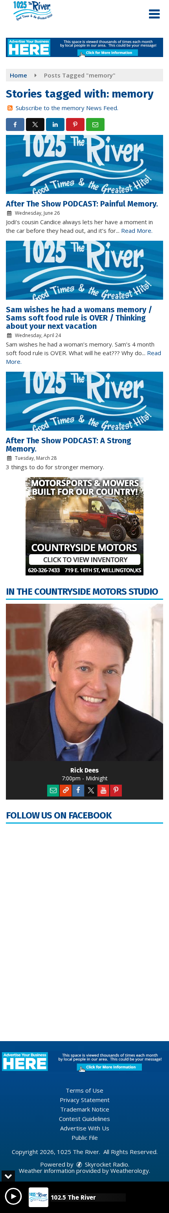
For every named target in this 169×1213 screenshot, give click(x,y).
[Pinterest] (116, 790)
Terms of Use (84, 1090)
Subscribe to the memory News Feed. (67, 108)
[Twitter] (91, 790)
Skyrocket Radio (105, 1164)
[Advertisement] (84, 47)
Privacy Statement (85, 1100)
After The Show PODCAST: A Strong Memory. (68, 444)
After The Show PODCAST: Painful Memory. (82, 203)
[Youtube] (103, 790)
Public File (85, 1137)
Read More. (136, 230)
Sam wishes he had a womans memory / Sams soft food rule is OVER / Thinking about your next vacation (79, 318)
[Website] (66, 790)
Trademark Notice (84, 1109)
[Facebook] (78, 790)
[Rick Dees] (84, 682)
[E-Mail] (53, 790)
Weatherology (129, 1170)
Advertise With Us (84, 1128)
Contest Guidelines (84, 1119)
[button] (154, 14)
